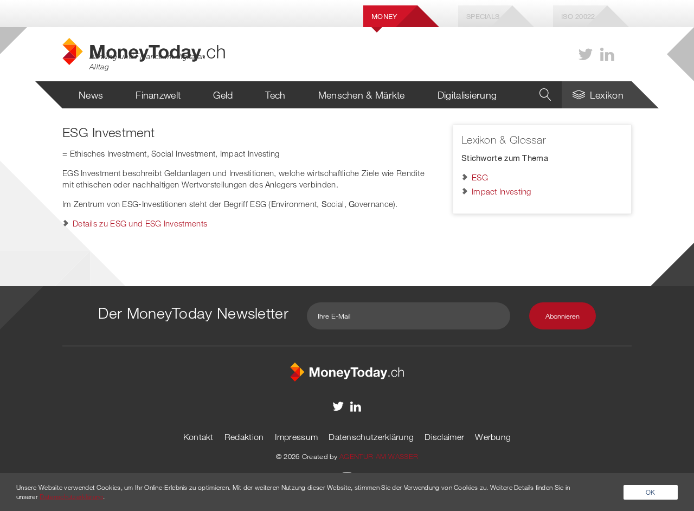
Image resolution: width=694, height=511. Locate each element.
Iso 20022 (578, 16)
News (91, 95)
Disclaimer (444, 437)
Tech (275, 95)
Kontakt (198, 437)
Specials (482, 16)
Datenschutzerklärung (371, 437)
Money (384, 16)
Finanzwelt (158, 95)
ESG (480, 177)
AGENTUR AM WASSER (378, 456)
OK (651, 492)
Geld (223, 95)
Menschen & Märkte (361, 95)
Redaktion (244, 437)
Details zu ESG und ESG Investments (140, 223)
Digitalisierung (467, 95)
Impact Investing (501, 191)
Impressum (296, 437)
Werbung (493, 437)
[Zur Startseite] (347, 371)
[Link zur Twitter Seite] (585, 54)
